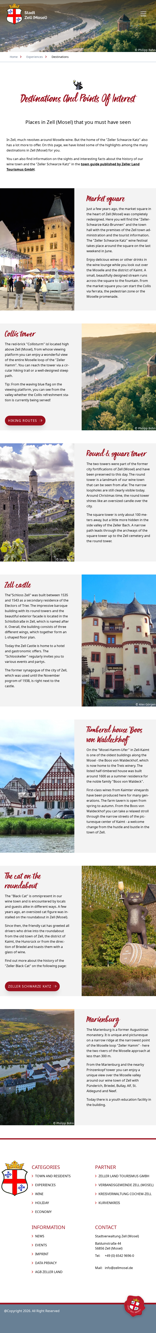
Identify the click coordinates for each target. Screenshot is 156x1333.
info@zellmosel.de (119, 1268)
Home (14, 57)
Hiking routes (22, 420)
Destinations (60, 57)
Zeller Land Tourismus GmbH (124, 1176)
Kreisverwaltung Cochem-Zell (125, 1194)
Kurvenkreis (109, 1203)
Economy (43, 1212)
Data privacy (46, 1263)
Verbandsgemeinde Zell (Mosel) (126, 1185)
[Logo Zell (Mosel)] (26, 14)
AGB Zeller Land (49, 1272)
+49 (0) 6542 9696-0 (119, 1255)
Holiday (42, 1203)
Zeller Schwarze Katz (29, 986)
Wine (39, 1194)
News (39, 1236)
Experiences (34, 57)
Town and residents (53, 1176)
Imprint (42, 1254)
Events (41, 1245)
